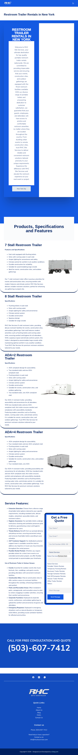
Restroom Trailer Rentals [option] (56, 571)
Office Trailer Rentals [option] (54, 581)
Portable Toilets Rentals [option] (55, 566)
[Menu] (73, 3)
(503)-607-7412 (39, 648)
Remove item (62, 556)
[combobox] (59, 567)
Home (39, 708)
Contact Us (39, 718)
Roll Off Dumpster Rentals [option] (56, 576)
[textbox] (59, 560)
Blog (39, 713)
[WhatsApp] (45, 677)
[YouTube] (39, 677)
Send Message (55, 597)
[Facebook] (33, 677)
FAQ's (39, 715)
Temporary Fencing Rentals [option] (56, 569)
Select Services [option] (52, 564)
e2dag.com (54, 752)
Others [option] (49, 584)
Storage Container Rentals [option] (56, 574)
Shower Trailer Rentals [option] (55, 579)
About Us (39, 710)
